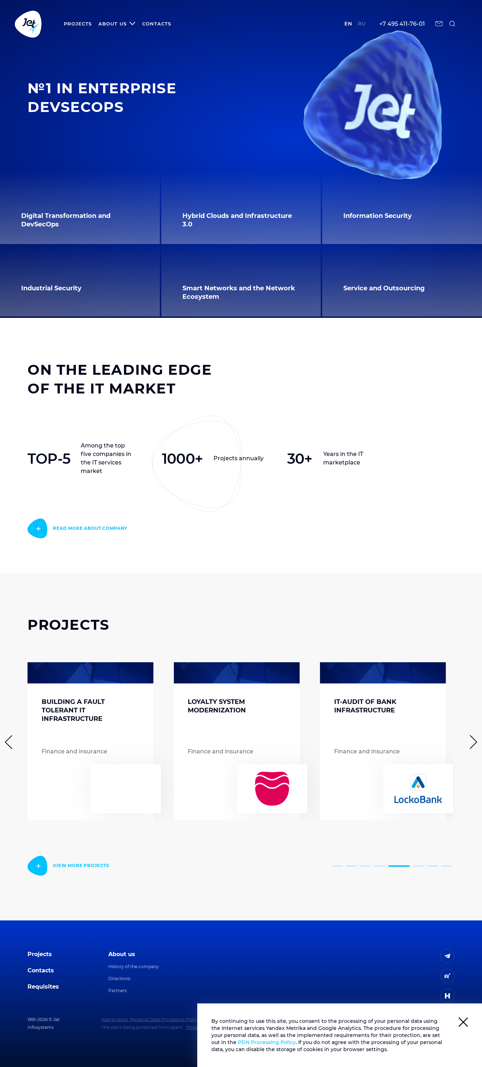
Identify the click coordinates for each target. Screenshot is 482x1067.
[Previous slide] (11, 742)
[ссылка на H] (447, 996)
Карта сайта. (115, 1019)
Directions (119, 978)
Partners (117, 990)
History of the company (133, 966)
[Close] (463, 1023)
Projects (78, 23)
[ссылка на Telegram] (447, 956)
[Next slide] (470, 742)
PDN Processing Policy (267, 1042)
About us (121, 954)
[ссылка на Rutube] (447, 976)
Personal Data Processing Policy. (165, 1019)
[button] (337, 866)
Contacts (156, 23)
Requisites (43, 986)
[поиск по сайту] (452, 23)
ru (362, 23)
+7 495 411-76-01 (402, 23)
